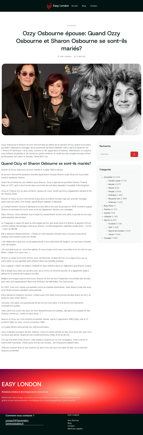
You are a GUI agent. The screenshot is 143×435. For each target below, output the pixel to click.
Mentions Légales (75, 429)
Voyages (107, 238)
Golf (110, 227)
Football (111, 224)
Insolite (107, 213)
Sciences (112, 202)
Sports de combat (116, 231)
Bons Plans (108, 206)
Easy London (61, 5)
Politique (112, 195)
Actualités (71, 26)
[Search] (134, 154)
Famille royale (114, 181)
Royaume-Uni (114, 198)
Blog (70, 423)
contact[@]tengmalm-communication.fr (17, 422)
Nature (111, 188)
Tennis (111, 234)
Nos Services (73, 420)
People (111, 191)
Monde (111, 184)
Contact (71, 426)
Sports (107, 220)
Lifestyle (107, 216)
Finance (107, 209)
